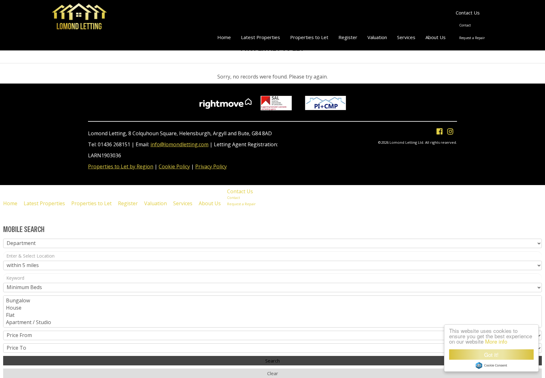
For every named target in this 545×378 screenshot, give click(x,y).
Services (406, 37)
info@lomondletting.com (179, 144)
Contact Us (468, 12)
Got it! (491, 354)
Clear (272, 373)
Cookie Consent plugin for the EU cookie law (491, 365)
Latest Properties (260, 37)
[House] (272, 307)
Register (347, 37)
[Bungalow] (272, 300)
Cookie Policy (174, 166)
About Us (435, 37)
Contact (465, 25)
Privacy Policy (211, 166)
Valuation (377, 37)
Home (224, 37)
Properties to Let (309, 37)
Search (272, 361)
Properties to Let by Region (120, 166)
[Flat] (272, 315)
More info (496, 341)
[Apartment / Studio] (272, 322)
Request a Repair (472, 38)
